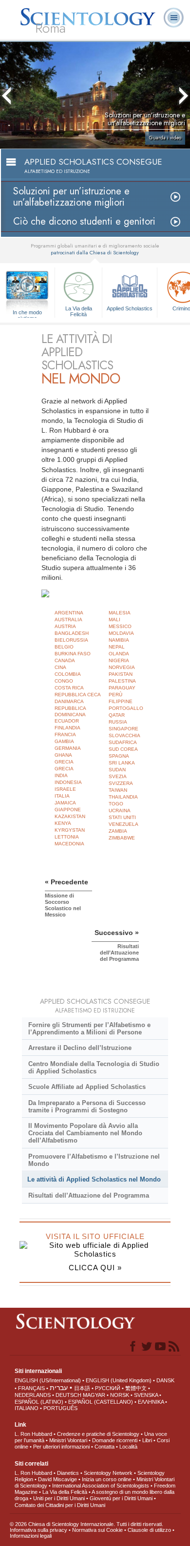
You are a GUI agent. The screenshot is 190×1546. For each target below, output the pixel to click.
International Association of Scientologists (100, 1486)
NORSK (119, 1395)
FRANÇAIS (31, 1388)
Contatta (104, 1447)
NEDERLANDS (33, 1395)
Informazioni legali (31, 1536)
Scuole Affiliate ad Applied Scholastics (87, 1086)
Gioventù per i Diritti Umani (121, 1498)
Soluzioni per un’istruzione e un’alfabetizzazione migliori (71, 197)
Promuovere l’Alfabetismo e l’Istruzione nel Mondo (94, 1160)
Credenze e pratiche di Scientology (98, 1434)
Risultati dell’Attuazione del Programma (88, 1195)
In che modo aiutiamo (27, 312)
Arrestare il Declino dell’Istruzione (80, 1047)
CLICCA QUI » (95, 1267)
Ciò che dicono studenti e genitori (84, 221)
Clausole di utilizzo (149, 1530)
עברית (59, 1388)
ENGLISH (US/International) (48, 1380)
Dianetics (68, 1473)
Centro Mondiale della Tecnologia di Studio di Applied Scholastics (93, 1067)
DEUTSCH (68, 1395)
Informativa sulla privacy (38, 1530)
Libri (147, 1440)
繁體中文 (136, 1388)
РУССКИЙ (107, 1388)
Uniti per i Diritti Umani (59, 1498)
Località (128, 1447)
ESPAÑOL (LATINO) (39, 1402)
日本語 (82, 1388)
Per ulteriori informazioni (61, 1447)
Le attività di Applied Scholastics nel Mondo (94, 1179)
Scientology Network (108, 1473)
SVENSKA (146, 1395)
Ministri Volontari (68, 1440)
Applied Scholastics (129, 308)
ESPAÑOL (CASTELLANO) (100, 1402)
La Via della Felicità (78, 310)
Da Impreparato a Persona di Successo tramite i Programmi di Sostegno (87, 1106)
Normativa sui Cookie (97, 1530)
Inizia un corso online (107, 1479)
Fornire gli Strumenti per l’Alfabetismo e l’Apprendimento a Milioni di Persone (89, 1028)
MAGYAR (94, 1395)
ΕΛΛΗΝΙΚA (151, 1402)
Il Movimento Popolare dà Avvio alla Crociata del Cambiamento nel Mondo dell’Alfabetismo (85, 1133)
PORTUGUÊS (60, 1408)
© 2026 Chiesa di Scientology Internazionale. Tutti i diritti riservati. (86, 1524)
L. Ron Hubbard (33, 1434)
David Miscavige (57, 1479)
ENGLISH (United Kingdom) (119, 1380)
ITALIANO (26, 1408)
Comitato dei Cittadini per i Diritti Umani (60, 1505)
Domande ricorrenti (114, 1440)
